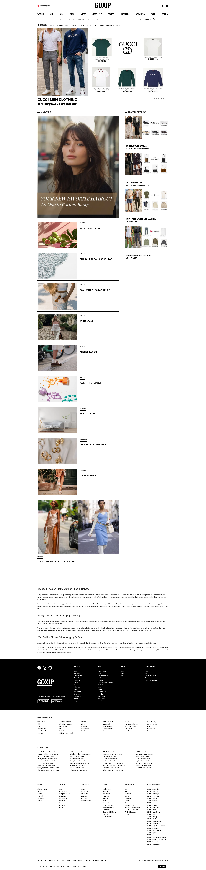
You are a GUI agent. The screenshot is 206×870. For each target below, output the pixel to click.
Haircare (106, 796)
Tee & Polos (102, 671)
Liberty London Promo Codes (47, 759)
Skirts (76, 685)
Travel (39, 800)
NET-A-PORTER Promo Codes (113, 763)
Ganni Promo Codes (109, 756)
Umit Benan (129, 731)
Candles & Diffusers (110, 812)
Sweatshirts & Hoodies (105, 682)
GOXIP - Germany (153, 805)
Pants (76, 682)
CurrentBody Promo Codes (144, 754)
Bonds (127, 722)
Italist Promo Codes (142, 756)
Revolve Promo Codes (77, 765)
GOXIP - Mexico (152, 819)
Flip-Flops (62, 803)
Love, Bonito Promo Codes (79, 761)
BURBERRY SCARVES (106, 25)
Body (126, 789)
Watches (101, 701)
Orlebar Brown (108, 728)
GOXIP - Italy (151, 814)
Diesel (83, 724)
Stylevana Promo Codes (111, 768)
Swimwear (77, 696)
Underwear (101, 698)
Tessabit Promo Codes (143, 768)
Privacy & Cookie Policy (56, 860)
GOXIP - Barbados (153, 796)
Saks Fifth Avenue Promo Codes (114, 765)
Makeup (105, 798)
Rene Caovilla (41, 731)
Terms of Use (41, 860)
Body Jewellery (86, 800)
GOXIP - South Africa (154, 830)
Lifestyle (106, 814)
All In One (77, 687)
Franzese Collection (131, 724)
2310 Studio (41, 722)
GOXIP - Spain (151, 833)
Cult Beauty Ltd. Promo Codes (113, 754)
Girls (122, 673)
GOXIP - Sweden (152, 835)
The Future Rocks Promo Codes (48, 770)
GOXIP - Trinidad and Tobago (156, 837)
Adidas (83, 722)
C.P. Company (151, 722)
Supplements (107, 817)
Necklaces (84, 791)
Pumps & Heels (64, 794)
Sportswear (78, 676)
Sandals (62, 800)
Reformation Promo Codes (46, 765)
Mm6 (148, 726)
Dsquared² (106, 724)
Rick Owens (63, 731)
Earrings (84, 796)
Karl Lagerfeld (107, 726)
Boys (123, 676)
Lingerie (76, 701)
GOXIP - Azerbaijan (153, 794)
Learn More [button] (82, 866)
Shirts (100, 673)
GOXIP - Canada (152, 800)
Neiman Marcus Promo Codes (80, 763)
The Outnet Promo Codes (78, 770)
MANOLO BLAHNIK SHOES (59, 25)
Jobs (146, 673)
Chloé (39, 724)
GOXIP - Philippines (153, 823)
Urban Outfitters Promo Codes (113, 770)
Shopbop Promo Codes (143, 765)
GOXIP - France (152, 803)
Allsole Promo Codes (110, 752)
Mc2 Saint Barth (130, 726)
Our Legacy (128, 728)
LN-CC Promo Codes (110, 759)
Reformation (151, 728)
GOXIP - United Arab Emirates (157, 839)
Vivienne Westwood (66, 733)
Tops (75, 671)
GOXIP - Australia (152, 791)
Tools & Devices (108, 807)
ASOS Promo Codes (142, 752)
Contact (147, 678)
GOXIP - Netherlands (154, 821)
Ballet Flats (63, 791)
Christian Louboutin (65, 724)
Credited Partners (151, 680)
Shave (127, 796)
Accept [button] (162, 866)
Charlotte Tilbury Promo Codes (80, 754)
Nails (104, 800)
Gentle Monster (152, 724)
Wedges (62, 805)
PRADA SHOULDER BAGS (79, 25)
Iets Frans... (85, 726)
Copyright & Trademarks (74, 860)
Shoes (76, 698)
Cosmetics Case (108, 805)
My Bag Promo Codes (143, 761)
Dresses (77, 680)
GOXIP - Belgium (152, 798)
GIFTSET (119, 25)
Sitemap (104, 860)
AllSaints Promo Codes (78, 752)
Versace (40, 733)
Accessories (78, 692)
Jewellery (77, 694)
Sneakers (62, 796)
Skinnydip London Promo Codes (48, 768)
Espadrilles (63, 798)
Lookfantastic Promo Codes (46, 761)
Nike (60, 728)
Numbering (85, 728)
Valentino (150, 731)
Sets (126, 803)
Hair (126, 791)
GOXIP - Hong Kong (153, 807)
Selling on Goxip (150, 676)
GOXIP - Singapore (153, 828)
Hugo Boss (63, 726)
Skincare (106, 791)
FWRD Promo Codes (77, 756)
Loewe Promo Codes (143, 759)
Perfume (106, 810)
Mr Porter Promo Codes (111, 761)
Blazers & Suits (103, 676)
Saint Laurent (85, 731)
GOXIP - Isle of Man (153, 812)
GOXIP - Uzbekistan (153, 844)
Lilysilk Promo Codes (77, 759)
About (147, 671)
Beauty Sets (107, 803)
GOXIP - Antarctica (153, 789)
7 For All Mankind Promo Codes (47, 752)
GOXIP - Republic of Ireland (156, 826)
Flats (61, 789)
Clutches (40, 794)
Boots (61, 807)
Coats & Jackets (79, 678)
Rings (83, 789)
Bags (75, 689)
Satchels (40, 796)
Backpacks (41, 798)
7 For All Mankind (65, 722)
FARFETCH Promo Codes (45, 756)
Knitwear (77, 673)
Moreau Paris (41, 728)
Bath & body (107, 789)
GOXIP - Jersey (152, 817)
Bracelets (84, 794)
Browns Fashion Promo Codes (47, 754)
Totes (39, 791)
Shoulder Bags (42, 789)
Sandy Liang (107, 731)
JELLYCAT (94, 25)
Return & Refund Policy (91, 860)
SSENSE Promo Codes (77, 768)
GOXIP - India (151, 810)
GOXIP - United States (154, 842)
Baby (123, 671)
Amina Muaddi (108, 722)
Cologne (127, 800)
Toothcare (106, 794)
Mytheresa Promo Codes (45, 763)
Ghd (38, 726)
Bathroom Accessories (132, 807)
